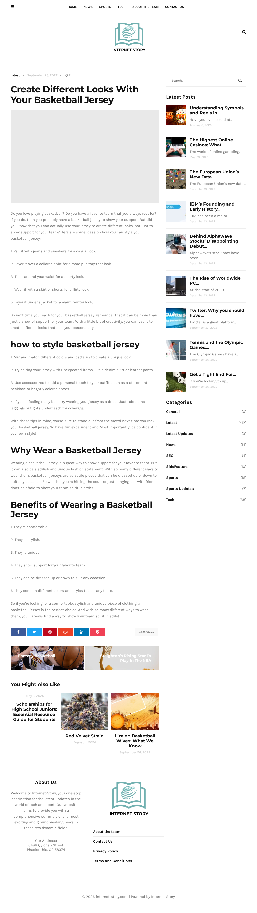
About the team (145, 7)
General (173, 411)
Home (72, 7)
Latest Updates (179, 433)
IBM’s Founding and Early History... (212, 206)
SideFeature (177, 466)
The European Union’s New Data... (214, 174)
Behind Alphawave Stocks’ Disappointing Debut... (214, 241)
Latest (15, 75)
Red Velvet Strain (84, 735)
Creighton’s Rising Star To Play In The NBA (125, 658)
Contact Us (174, 7)
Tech (122, 7)
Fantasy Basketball (36, 655)
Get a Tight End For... (213, 374)
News (88, 7)
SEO (169, 455)
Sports (105, 7)
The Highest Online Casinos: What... (211, 142)
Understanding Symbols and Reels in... (217, 110)
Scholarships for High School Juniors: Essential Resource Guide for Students (34, 712)
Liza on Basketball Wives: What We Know (135, 740)
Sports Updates (180, 488)
